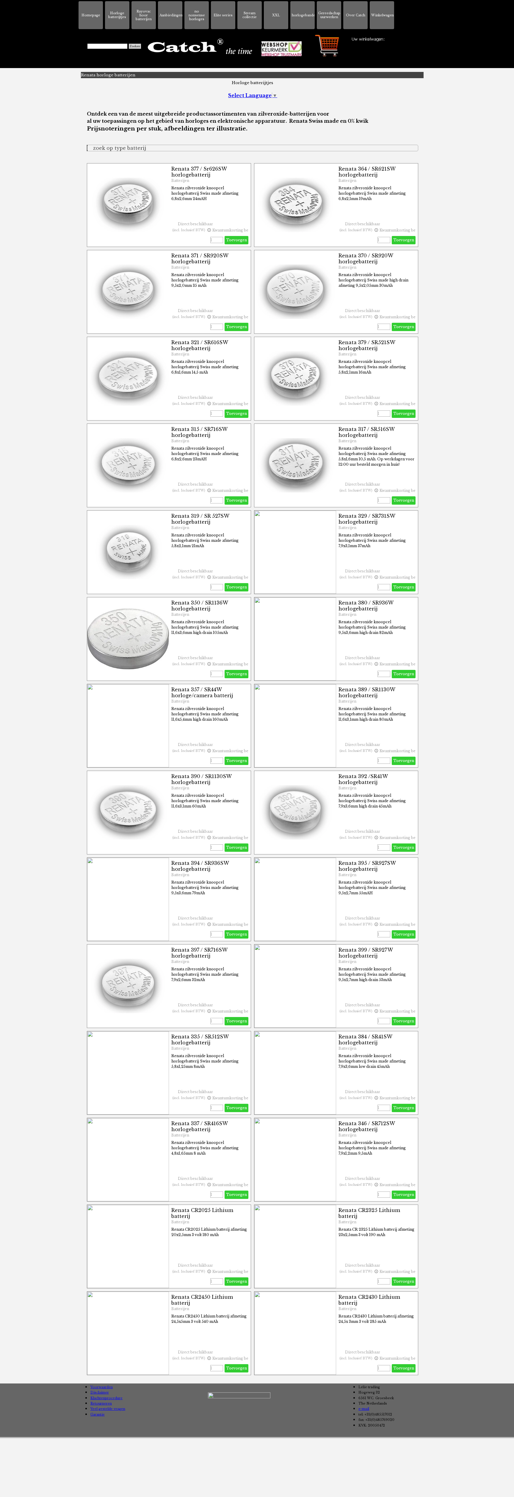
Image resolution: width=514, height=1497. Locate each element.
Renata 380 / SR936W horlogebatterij (366, 606)
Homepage (91, 15)
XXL (276, 15)
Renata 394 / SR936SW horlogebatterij (200, 866)
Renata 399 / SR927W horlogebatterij (366, 953)
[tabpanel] (252, 121)
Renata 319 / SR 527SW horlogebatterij (200, 519)
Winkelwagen (382, 15)
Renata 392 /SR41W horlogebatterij (363, 779)
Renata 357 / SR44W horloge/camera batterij (202, 692)
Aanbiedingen (171, 15)
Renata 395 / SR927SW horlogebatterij (367, 866)
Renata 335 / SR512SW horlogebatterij (199, 1040)
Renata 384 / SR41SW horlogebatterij (365, 1040)
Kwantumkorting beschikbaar (239, 230)
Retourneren (101, 1403)
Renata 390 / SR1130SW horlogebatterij (201, 779)
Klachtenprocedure (106, 1398)
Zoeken (135, 46)
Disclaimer (99, 1392)
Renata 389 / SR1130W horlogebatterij (367, 692)
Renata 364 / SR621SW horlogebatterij (367, 172)
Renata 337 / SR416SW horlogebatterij (199, 1126)
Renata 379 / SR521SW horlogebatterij (367, 345)
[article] (169, 205)
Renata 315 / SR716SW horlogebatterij (199, 432)
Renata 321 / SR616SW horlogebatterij (199, 345)
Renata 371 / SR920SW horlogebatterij (199, 259)
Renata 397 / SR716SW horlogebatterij (199, 953)
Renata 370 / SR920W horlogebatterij (366, 259)
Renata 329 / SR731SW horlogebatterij (367, 519)
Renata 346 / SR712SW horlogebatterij (367, 1126)
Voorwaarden (101, 1387)
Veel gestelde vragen (107, 1409)
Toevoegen (236, 240)
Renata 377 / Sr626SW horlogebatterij (199, 172)
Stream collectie (249, 15)
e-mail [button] (363, 1409)
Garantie (97, 1414)
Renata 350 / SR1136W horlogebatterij (199, 606)
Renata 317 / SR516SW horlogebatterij (366, 432)
